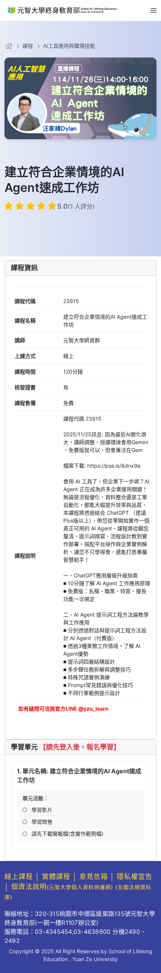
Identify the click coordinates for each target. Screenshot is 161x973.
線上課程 (18, 876)
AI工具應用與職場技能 (69, 46)
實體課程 (56, 876)
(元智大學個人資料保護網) (80, 887)
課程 (27, 46)
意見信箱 (93, 876)
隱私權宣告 (134, 876)
